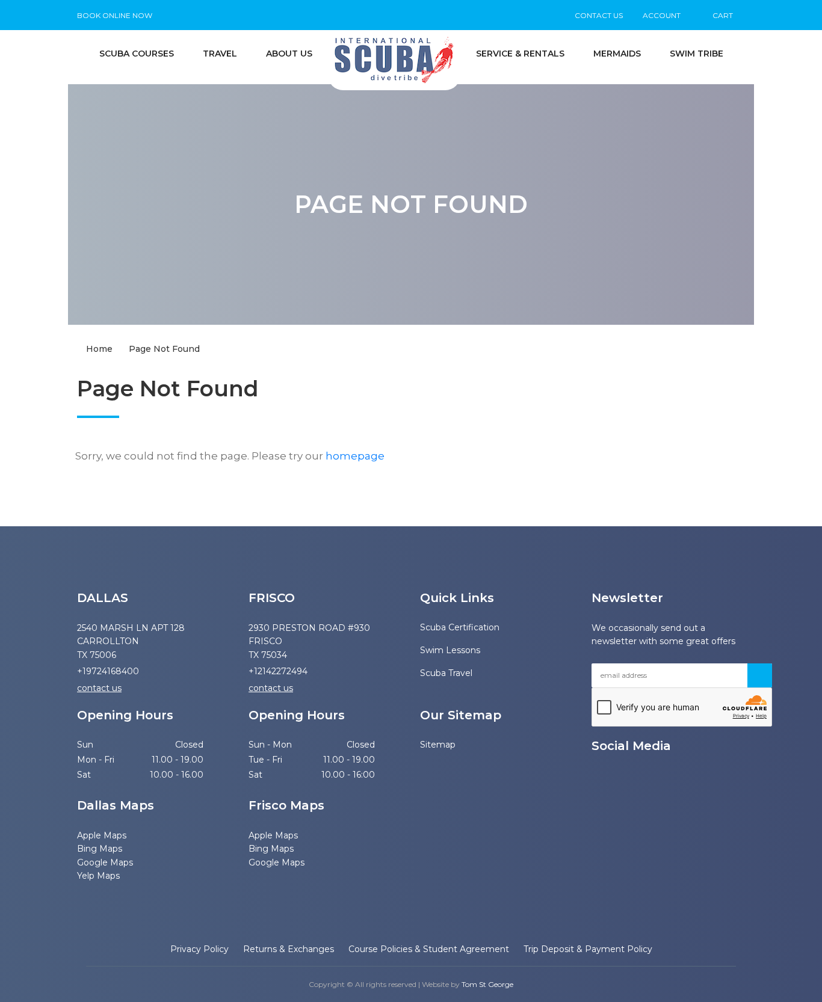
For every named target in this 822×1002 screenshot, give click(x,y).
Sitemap (429, 744)
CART (722, 15)
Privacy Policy (199, 949)
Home (98, 348)
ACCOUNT (662, 15)
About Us (289, 53)
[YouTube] (596, 776)
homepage (355, 456)
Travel (220, 53)
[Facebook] (617, 776)
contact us (99, 688)
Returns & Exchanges (288, 949)
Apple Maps (101, 835)
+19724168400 (108, 671)
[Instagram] (638, 776)
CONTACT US (599, 15)
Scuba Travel (446, 673)
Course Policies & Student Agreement (428, 949)
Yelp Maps (98, 875)
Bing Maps (99, 848)
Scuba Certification (458, 627)
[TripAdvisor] (659, 776)
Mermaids (617, 53)
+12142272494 (278, 671)
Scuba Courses (136, 53)
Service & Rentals (520, 53)
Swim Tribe (696, 53)
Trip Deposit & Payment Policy (588, 949)
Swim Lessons (450, 650)
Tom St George (487, 984)
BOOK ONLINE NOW (114, 15)
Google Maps (105, 862)
